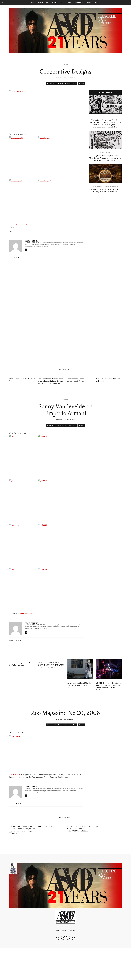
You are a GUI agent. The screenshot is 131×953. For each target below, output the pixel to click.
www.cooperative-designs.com (21, 223)
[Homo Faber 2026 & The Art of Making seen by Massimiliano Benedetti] (105, 173)
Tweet (114, 117)
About (89, 2)
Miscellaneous (105, 152)
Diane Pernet (71, 77)
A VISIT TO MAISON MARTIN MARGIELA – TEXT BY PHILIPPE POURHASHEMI (79, 828)
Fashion (40, 2)
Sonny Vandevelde (27, 613)
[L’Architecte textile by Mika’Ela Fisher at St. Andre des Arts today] (80, 669)
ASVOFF (70, 2)
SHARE (61, 83)
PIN (75, 83)
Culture (54, 2)
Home (32, 2)
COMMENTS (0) (52, 425)
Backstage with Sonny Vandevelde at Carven (75, 379)
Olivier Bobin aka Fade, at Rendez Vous (22, 379)
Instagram (107, 117)
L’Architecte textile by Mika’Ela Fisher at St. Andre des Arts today (79, 685)
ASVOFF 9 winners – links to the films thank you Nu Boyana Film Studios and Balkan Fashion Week (108, 686)
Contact (97, 2)
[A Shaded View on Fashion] (65, 30)
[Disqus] (46, 288)
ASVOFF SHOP (79, 2)
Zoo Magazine (15, 774)
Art (47, 2)
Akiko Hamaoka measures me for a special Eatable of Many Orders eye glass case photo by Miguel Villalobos (22, 830)
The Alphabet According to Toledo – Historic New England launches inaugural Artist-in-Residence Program (105, 158)
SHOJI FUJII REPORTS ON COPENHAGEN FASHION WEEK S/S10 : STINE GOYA (51, 665)
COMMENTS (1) (52, 83)
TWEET (69, 83)
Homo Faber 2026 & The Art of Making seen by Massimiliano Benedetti (105, 190)
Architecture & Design (100, 186)
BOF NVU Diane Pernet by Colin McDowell (108, 379)
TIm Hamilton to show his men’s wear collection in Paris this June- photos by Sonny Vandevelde (51, 381)
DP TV (62, 2)
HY (97, 826)
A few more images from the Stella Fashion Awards (20, 663)
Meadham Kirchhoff (46, 826)
